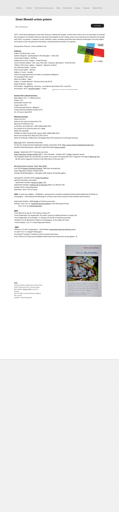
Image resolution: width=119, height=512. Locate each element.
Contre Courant (59, 147)
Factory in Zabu (36, 182)
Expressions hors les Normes (60, 229)
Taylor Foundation (42, 178)
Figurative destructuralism (41, 204)
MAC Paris (18, 143)
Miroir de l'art (95, 157)
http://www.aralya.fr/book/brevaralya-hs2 (78, 145)
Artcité (16, 152)
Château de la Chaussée (39, 185)
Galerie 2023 (27, 289)
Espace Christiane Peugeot (32, 168)
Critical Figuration (35, 206)
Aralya (69, 154)
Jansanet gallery (34, 89)
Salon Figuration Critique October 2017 (28, 154)
